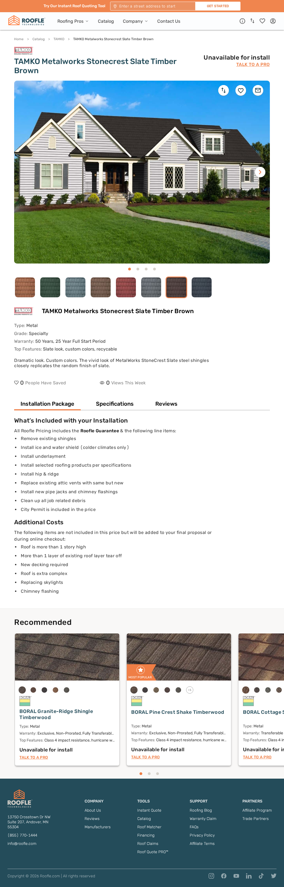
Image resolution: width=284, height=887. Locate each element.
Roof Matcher (149, 827)
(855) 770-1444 (22, 835)
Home (19, 39)
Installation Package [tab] (47, 403)
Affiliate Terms (202, 843)
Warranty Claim (203, 818)
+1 (190, 690)
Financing (145, 835)
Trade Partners (255, 818)
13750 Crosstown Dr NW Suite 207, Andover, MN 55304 (28, 822)
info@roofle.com (21, 843)
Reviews (92, 818)
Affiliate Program (257, 810)
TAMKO (59, 39)
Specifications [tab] (115, 403)
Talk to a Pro (253, 64)
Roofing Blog (201, 810)
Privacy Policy (202, 835)
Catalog (38, 39)
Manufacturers (98, 827)
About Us (93, 810)
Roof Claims (147, 843)
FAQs (194, 827)
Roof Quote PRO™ (152, 852)
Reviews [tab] (166, 403)
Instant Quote (149, 810)
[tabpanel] (142, 513)
